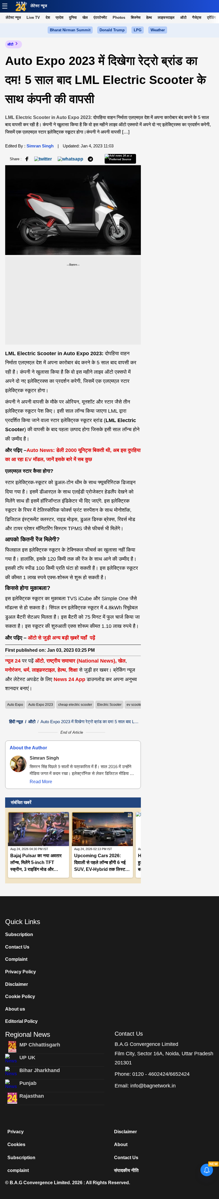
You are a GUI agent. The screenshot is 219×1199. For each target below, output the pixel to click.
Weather (158, 30)
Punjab (27, 1083)
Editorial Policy (21, 1021)
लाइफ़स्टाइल (43, 670)
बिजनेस (136, 17)
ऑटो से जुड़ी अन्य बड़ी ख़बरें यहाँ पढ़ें (61, 638)
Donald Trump (112, 30)
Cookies (16, 1144)
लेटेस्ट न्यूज (39, 5)
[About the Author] (18, 763)
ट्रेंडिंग (211, 17)
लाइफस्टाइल (166, 17)
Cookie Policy (20, 996)
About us (15, 1009)
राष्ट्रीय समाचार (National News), (81, 661)
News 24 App (70, 679)
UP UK (27, 1057)
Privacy (15, 1131)
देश (48, 17)
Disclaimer (16, 984)
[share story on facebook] (27, 158)
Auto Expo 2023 (40, 705)
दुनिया (73, 17)
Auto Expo (15, 705)
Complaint (16, 959)
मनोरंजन (13, 670)
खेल (85, 17)
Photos (119, 17)
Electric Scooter (109, 705)
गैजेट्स (196, 17)
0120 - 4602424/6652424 (161, 1074)
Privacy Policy (20, 971)
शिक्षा (73, 670)
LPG (137, 30)
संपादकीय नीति (126, 1170)
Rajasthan (31, 1096)
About (120, 1144)
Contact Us (17, 947)
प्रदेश (59, 17)
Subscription (19, 934)
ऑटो (183, 17)
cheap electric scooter (75, 705)
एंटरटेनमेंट (100, 17)
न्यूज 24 (13, 661)
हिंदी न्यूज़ (16, 721)
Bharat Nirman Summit (70, 30)
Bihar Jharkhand (39, 1070)
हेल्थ (149, 17)
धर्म (26, 670)
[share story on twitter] (43, 158)
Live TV (23, 6)
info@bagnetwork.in (153, 1086)
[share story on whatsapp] (70, 158)
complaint (18, 1170)
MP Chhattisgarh (39, 1045)
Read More (41, 781)
